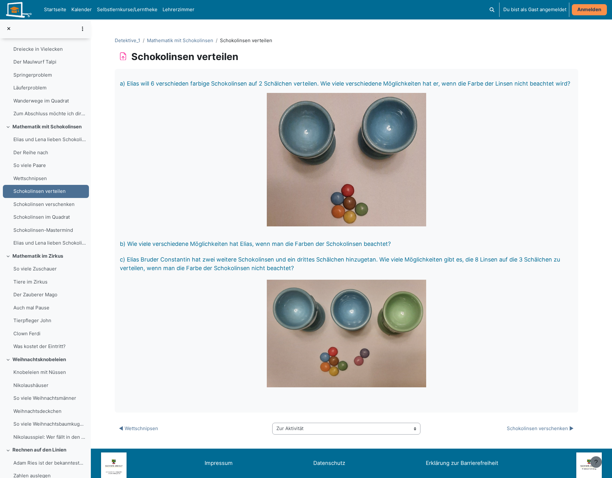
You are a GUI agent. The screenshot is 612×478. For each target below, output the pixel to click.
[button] (492, 9)
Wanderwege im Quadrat (41, 101)
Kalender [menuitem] (81, 9)
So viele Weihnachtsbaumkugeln (49, 424)
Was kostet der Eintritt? (39, 346)
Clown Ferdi (26, 333)
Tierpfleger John (32, 320)
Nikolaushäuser (30, 385)
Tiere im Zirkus (30, 282)
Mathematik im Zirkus (37, 256)
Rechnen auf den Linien (39, 450)
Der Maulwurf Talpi (34, 62)
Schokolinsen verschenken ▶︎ (540, 428)
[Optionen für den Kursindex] (82, 28)
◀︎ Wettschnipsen (138, 428)
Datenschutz (329, 463)
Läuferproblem (30, 88)
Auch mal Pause (31, 308)
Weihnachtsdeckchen (37, 411)
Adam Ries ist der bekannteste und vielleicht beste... (49, 463)
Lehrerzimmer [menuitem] (178, 9)
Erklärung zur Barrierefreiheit (462, 463)
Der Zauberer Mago (35, 295)
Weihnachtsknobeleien (39, 359)
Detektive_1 (127, 40)
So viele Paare (29, 165)
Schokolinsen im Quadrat (41, 217)
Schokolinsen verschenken (44, 204)
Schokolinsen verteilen (39, 191)
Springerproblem (32, 75)
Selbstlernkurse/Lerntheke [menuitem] (127, 9)
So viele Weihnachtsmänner (44, 398)
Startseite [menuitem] (55, 9)
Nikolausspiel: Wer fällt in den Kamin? (49, 437)
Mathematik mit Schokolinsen (47, 127)
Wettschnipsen (30, 178)
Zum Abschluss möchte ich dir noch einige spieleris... (49, 113)
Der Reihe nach (30, 152)
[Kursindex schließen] (9, 29)
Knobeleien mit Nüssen (39, 372)
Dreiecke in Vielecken (38, 49)
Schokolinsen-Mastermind (43, 230)
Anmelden (589, 9)
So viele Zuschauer (35, 269)
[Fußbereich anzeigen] (596, 462)
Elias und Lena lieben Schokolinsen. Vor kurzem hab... (49, 139)
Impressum (219, 463)
